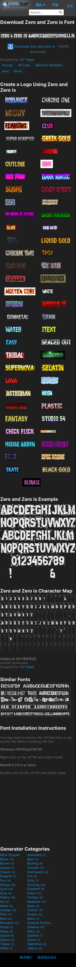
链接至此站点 (47, 957)
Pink (6, 914)
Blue (33, 859)
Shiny (33, 931)
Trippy (7, 944)
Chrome (35, 868)
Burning (35, 863)
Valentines (37, 944)
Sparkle (35, 935)
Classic (7, 872)
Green (34, 893)
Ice (4, 902)
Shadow (36, 927)
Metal (6, 906)
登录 (70, 6)
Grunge (7, 65)
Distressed (38, 872)
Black (7, 859)
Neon (33, 906)
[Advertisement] (38, 810)
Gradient (35, 889)
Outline (35, 910)
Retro (33, 919)
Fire (32, 876)
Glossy (8, 885)
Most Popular (10, 855)
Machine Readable (49, 65)
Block (18, 71)
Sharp (6, 931)
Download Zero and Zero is (34, 46)
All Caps (24, 65)
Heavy (7, 897)
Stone (33, 940)
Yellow (35, 948)
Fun (5, 880)
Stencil (7, 940)
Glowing (36, 885)
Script (6, 927)
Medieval (36, 902)
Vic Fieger (27, 60)
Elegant (8, 876)
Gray (6, 893)
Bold (5, 71)
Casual (7, 868)
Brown (7, 863)
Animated (36, 855)
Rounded (9, 923)
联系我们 (26, 957)
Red (6, 919)
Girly (32, 880)
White (6, 948)
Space (7, 935)
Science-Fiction (40, 923)
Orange (8, 910)
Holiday (35, 897)
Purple (34, 914)
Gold (6, 889)
